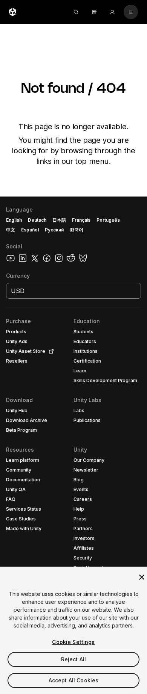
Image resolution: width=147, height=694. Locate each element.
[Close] (141, 577)
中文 (10, 230)
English (14, 220)
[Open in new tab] (49, 351)
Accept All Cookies (74, 680)
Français (81, 220)
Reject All (73, 659)
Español (30, 230)
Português (108, 220)
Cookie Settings (73, 642)
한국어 (76, 230)
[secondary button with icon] (131, 12)
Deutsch (37, 220)
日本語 (59, 220)
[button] (73, 445)
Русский (54, 230)
